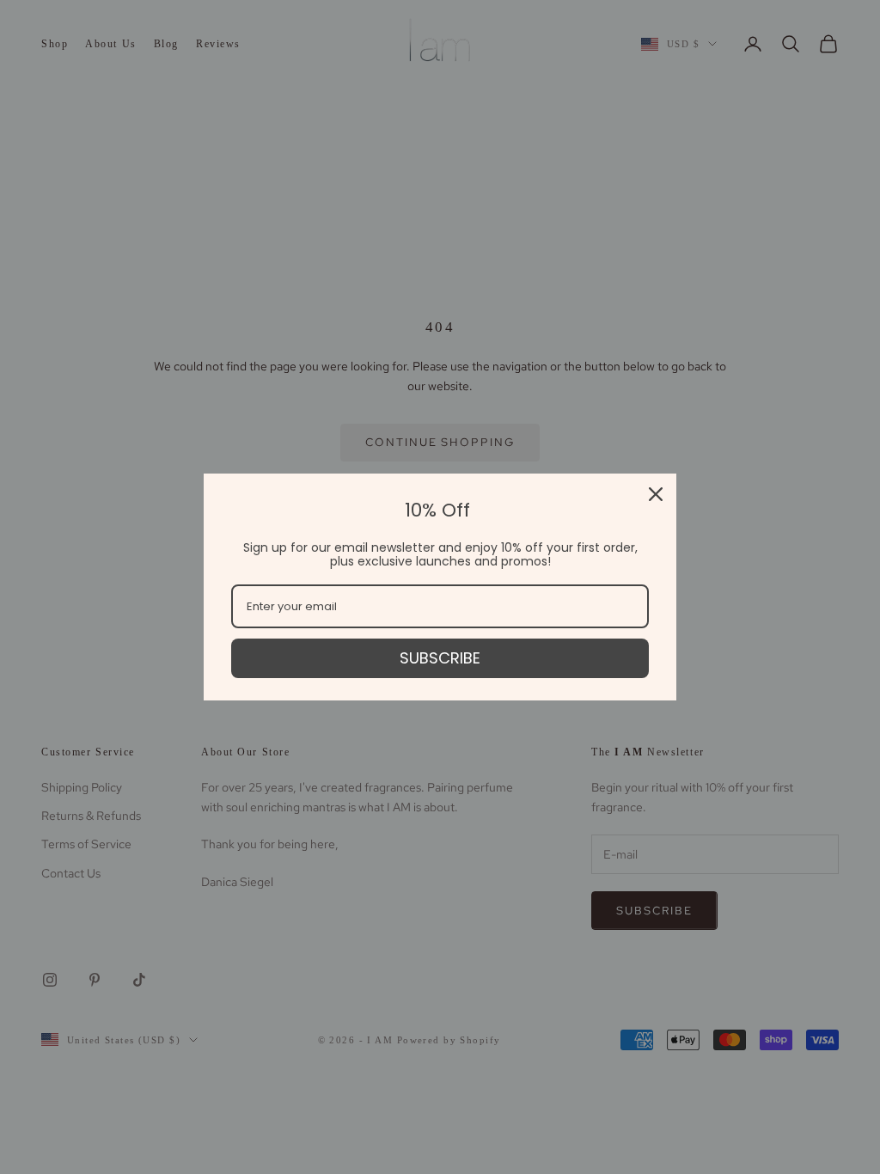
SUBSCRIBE (440, 658)
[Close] (655, 494)
